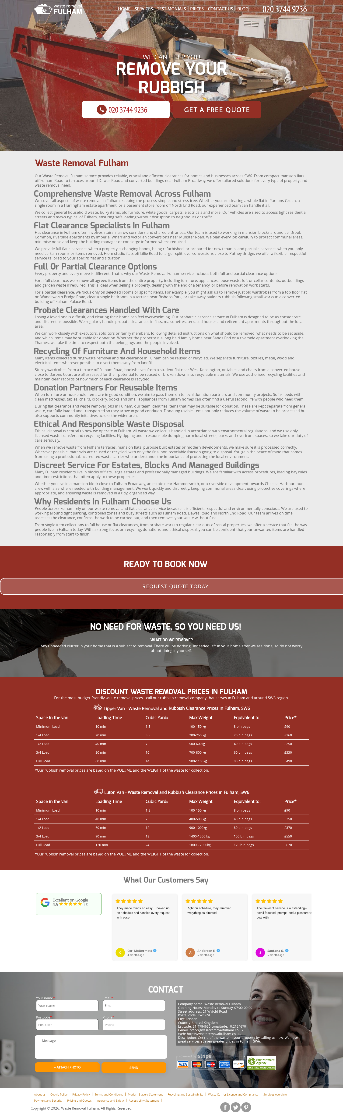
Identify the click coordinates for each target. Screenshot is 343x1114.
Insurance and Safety (110, 1100)
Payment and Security (48, 1100)
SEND (134, 1067)
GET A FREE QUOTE (217, 109)
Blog (242, 8)
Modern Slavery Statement (145, 1094)
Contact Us (220, 8)
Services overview (275, 1094)
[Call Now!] (285, 9)
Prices (197, 8)
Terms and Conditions (109, 1094)
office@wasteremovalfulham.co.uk (216, 1030)
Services (144, 8)
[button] (116, 922)
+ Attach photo (67, 1067)
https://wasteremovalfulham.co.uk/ (214, 1034)
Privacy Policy (81, 1094)
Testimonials (171, 8)
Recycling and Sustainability (185, 1094)
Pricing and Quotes (79, 1100)
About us (40, 1094)
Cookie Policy (58, 1094)
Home (124, 8)
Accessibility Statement (144, 1100)
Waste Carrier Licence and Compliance (233, 1094)
